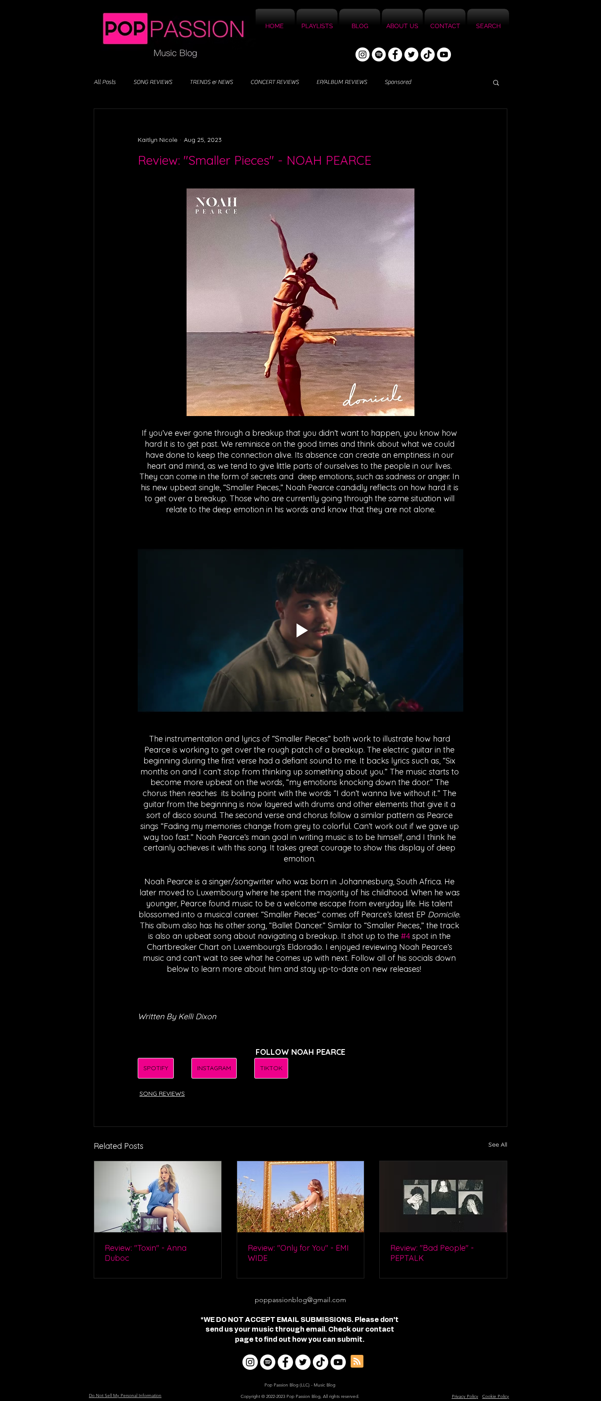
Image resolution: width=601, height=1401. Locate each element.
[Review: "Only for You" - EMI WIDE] (300, 1196)
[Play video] (300, 630)
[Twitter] (411, 54)
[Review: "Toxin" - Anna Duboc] (157, 1196)
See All (497, 1144)
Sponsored (398, 82)
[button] (496, 82)
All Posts (105, 82)
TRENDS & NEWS (211, 82)
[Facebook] (395, 54)
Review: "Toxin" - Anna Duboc (146, 1253)
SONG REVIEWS (152, 82)
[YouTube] (444, 54)
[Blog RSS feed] (357, 1361)
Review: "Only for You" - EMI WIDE (298, 1253)
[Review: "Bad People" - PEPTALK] (443, 1196)
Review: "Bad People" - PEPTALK (432, 1253)
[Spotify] (379, 54)
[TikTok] (428, 54)
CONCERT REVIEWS (274, 82)
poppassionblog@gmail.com (300, 1300)
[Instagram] (362, 54)
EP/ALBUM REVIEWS (341, 82)
